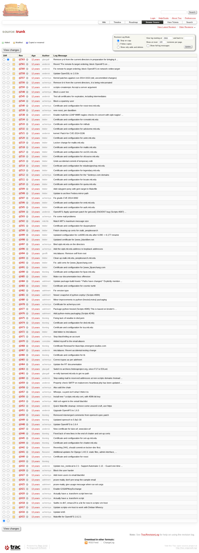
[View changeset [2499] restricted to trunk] (27, 235)
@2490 (22, 271)
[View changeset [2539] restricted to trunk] (27, 110)
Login (152, 18)
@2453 (22, 401)
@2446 (22, 433)
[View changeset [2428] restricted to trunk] (27, 470)
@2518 (22, 147)
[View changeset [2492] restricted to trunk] (27, 262)
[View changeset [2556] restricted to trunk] (27, 82)
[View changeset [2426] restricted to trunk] (27, 479)
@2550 (22, 87)
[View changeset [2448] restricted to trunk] (27, 424)
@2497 (22, 244)
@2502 (22, 221)
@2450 (22, 415)
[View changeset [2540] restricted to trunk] (27, 105)
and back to (178, 38)
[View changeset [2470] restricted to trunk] (27, 341)
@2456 (22, 396)
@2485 (22, 276)
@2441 (22, 452)
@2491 (22, 267)
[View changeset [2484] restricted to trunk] (27, 281)
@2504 (22, 211)
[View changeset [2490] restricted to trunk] (27, 271)
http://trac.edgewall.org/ (186, 548)
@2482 (22, 290)
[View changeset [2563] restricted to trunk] (27, 59)
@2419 (22, 498)
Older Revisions (186, 27)
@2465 (22, 359)
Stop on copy (125, 41)
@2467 (22, 350)
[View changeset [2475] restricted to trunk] (27, 318)
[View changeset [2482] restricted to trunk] (27, 290)
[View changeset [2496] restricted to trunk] (27, 249)
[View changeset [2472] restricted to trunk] (27, 332)
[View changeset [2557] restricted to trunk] (27, 78)
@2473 (22, 327)
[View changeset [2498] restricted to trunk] (27, 239)
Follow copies (126, 44)
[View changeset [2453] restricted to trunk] (27, 401)
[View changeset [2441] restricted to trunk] (27, 452)
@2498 (22, 239)
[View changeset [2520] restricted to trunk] (27, 138)
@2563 (22, 59)
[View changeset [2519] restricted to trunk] (27, 142)
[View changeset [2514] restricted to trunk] (27, 165)
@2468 (22, 346)
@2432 (22, 466)
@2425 (22, 484)
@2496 (22, 249)
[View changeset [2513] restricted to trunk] (27, 170)
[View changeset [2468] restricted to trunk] (27, 346)
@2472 (22, 332)
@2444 (22, 442)
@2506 (22, 202)
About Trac (177, 18)
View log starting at (154, 38)
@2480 (22, 299)
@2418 (22, 503)
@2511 (22, 179)
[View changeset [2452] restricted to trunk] (27, 406)
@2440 (22, 456)
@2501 (22, 225)
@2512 (22, 175)
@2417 (22, 507)
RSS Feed (93, 542)
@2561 (22, 64)
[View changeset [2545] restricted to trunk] (27, 96)
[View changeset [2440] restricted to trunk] (27, 456)
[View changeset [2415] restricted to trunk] (27, 516)
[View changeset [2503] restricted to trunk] (27, 216)
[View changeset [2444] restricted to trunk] (27, 442)
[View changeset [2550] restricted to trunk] (27, 87)
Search (189, 22)
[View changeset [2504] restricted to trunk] (27, 211)
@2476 (22, 313)
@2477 (22, 309)
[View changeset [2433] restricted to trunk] (27, 461)
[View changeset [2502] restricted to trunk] (27, 221)
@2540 (22, 105)
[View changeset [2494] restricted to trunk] (27, 253)
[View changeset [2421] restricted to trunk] (27, 489)
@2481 (22, 295)
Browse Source (152, 22)
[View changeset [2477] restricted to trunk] (27, 309)
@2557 (22, 78)
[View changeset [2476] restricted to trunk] (27, 313)
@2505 (22, 207)
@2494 (22, 253)
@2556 (22, 82)
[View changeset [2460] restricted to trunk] (27, 378)
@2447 (22, 428)
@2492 (22, 262)
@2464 (22, 364)
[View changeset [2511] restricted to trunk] (27, 179)
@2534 (22, 119)
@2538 (22, 114)
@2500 (22, 230)
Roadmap (133, 22)
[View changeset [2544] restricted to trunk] (27, 101)
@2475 (22, 318)
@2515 (22, 161)
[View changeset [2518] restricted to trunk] (27, 147)
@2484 (22, 281)
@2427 (22, 475)
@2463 (22, 369)
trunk (20, 32)
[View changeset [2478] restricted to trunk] (27, 304)
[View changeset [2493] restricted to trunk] (27, 258)
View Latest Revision (166, 27)
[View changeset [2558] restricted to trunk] (27, 73)
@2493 (22, 258)
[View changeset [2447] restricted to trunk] (27, 428)
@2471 (22, 336)
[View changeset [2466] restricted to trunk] (27, 355)
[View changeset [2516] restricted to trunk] (27, 156)
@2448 (22, 424)
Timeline (117, 22)
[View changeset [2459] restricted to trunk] (27, 382)
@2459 (22, 382)
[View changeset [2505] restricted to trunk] (27, 207)
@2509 (22, 189)
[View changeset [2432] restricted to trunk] (27, 466)
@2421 (22, 489)
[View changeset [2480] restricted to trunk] (27, 299)
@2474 (22, 322)
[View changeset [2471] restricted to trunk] (27, 336)
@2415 (22, 516)
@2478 (22, 304)
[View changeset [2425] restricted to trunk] (27, 484)
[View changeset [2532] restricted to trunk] (27, 128)
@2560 (22, 68)
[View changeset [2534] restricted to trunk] (27, 119)
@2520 (22, 138)
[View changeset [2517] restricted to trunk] (27, 152)
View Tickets (172, 22)
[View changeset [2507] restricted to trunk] (27, 198)
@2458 (22, 387)
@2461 (22, 373)
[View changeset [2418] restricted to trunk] (27, 503)
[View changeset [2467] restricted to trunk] (27, 350)
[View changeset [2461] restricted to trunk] (27, 373)
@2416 (22, 512)
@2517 (22, 152)
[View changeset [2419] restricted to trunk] (27, 498)
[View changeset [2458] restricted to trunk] (27, 387)
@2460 (22, 378)
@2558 (22, 73)
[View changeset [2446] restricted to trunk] (27, 433)
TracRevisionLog (150, 534)
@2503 (22, 216)
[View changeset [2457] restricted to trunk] (27, 392)
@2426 (22, 479)
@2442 (22, 447)
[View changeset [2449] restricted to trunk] (27, 419)
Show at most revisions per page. (164, 42)
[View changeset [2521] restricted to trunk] (27, 133)
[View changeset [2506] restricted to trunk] (27, 202)
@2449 (22, 419)
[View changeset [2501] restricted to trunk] (27, 225)
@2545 (22, 96)
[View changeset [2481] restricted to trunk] (27, 295)
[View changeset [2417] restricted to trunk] (27, 507)
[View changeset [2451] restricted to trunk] (27, 410)
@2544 (22, 101)
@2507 (22, 198)
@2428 (22, 470)
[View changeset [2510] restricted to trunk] (27, 184)
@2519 (22, 142)
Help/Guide (164, 18)
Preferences (190, 18)
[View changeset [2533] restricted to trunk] (27, 124)
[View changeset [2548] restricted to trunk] (27, 92)
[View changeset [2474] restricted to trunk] (27, 322)
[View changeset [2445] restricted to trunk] (27, 438)
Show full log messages (159, 46)
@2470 (22, 341)
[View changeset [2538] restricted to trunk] (27, 114)
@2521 (22, 133)
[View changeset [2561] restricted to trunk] (27, 64)
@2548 (22, 92)
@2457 (22, 392)
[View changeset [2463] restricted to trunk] (27, 369)
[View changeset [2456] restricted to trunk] (27, 396)
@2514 (22, 165)
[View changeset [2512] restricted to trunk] (27, 175)
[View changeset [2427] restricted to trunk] (27, 475)
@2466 (22, 355)
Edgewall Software (38, 548)
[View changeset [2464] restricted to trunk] (27, 364)
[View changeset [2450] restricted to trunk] (27, 415)
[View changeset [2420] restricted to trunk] (27, 493)
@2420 (22, 493)
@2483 (22, 285)
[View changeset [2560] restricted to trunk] (27, 68)
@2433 (22, 461)
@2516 (22, 156)
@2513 (22, 170)
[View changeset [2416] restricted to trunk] (27, 512)
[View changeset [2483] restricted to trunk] (27, 285)
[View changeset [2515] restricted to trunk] (27, 161)
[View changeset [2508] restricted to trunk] (27, 193)
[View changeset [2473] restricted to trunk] (27, 327)
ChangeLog (108, 542)
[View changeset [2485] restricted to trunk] (27, 276)
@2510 (22, 184)
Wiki (104, 22)
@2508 (22, 193)
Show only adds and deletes (131, 47)
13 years (35, 202)
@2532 (22, 128)
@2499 (22, 235)
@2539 (22, 110)
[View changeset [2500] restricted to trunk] (27, 230)
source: (9, 32)
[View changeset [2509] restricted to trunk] (27, 189)
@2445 (22, 438)
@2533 (22, 124)
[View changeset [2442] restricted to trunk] (27, 447)
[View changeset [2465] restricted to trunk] (27, 359)
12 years (35, 59)
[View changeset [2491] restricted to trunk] (27, 267)
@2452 (22, 406)
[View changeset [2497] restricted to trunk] (27, 244)
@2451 (22, 410)
